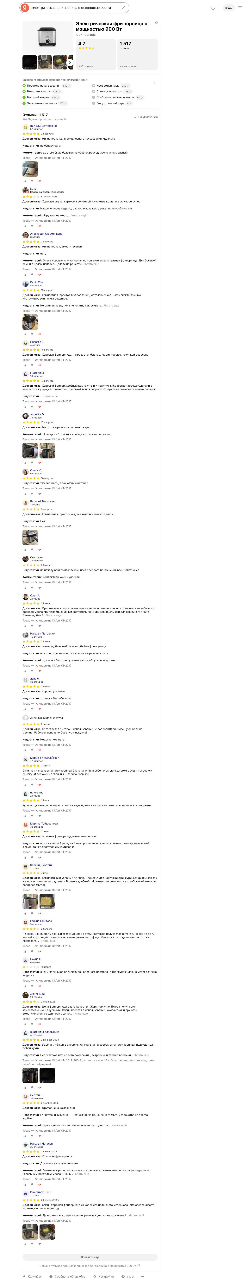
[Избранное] (213, 7)
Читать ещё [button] (78, 215)
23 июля (46, 641)
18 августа (47, 349)
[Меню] (240, 8)
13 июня (45, 765)
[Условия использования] (154, 82)
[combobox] (73, 8)
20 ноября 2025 (50, 1200)
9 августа (46, 509)
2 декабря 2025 (50, 1102)
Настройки (106, 1276)
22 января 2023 (50, 1039)
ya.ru (130, 1276)
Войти (228, 8)
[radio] (25, 181)
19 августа (47, 290)
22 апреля (47, 928)
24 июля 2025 (49, 1151)
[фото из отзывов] (30, 169)
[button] (29, 62)
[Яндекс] (25, 7)
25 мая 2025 (48, 1001)
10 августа (47, 478)
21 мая (45, 831)
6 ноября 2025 (49, 196)
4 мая (44, 872)
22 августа (47, 241)
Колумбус (35, 1276)
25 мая (45, 800)
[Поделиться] (156, 22)
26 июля (45, 565)
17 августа (47, 380)
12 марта (46, 966)
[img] (31, 133)
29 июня (45, 686)
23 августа (47, 133)
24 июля (46, 603)
